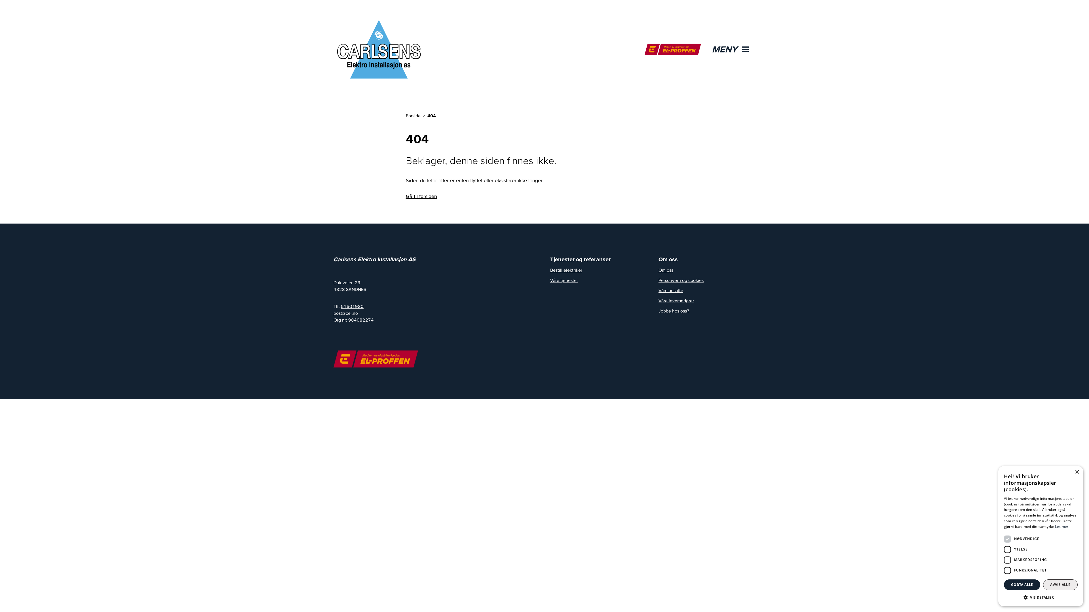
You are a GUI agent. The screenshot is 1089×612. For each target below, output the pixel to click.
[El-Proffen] (673, 49)
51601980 (352, 306)
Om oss (666, 270)
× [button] (1077, 472)
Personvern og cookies (681, 280)
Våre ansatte (671, 290)
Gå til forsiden (421, 196)
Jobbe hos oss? (674, 310)
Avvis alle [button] (1060, 584)
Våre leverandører (676, 300)
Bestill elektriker (566, 270)
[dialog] (1040, 536)
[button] (1041, 597)
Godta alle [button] (1022, 584)
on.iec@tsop (346, 313)
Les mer (1061, 526)
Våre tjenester (564, 280)
